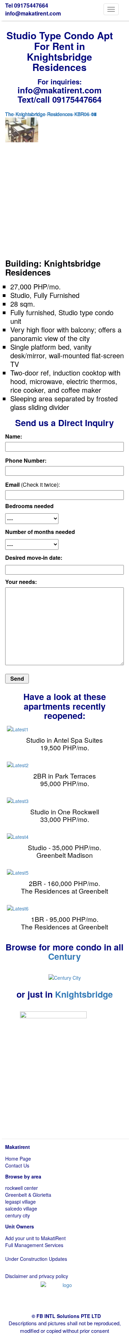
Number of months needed (40, 532)
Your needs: (21, 582)
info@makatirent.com (33, 13)
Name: (13, 436)
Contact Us (17, 1165)
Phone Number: (25, 460)
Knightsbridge (84, 994)
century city (17, 1215)
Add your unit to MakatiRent (35, 1238)
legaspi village (20, 1201)
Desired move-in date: (33, 558)
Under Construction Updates (36, 1258)
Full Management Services (34, 1245)
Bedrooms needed (29, 506)
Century (64, 956)
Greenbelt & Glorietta (28, 1194)
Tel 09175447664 (26, 5)
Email (32, 484)
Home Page (18, 1158)
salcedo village (21, 1208)
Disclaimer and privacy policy (36, 1276)
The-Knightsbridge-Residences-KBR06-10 (51, 114)
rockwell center (21, 1187)
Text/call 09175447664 (59, 99)
